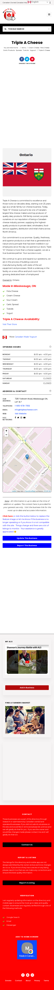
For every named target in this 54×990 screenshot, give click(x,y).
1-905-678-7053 (22, 405)
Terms (46, 980)
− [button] (6, 434)
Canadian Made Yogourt (26, 337)
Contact (18, 980)
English (35, 2)
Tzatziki (26, 50)
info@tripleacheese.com (26, 409)
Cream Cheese (33, 48)
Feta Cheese (44, 48)
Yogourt (33, 50)
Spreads (19, 50)
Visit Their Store (10, 324)
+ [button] (6, 430)
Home (15, 48)
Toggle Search (16, 29)
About (28, 980)
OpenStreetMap (30, 491)
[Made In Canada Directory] (9, 14)
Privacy (37, 980)
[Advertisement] (27, 110)
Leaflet (14, 491)
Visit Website (20, 413)
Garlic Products (9, 50)
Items (24, 48)
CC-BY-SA (47, 491)
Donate (8, 980)
